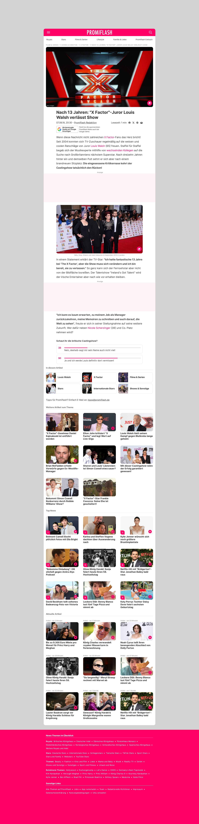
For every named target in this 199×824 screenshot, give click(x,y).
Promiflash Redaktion (85, 122)
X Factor (109, 137)
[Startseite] (99, 32)
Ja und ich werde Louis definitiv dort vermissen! (89, 360)
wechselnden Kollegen (120, 150)
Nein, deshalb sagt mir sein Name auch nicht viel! (89, 350)
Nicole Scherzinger (99, 327)
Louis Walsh (98, 145)
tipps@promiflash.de (99, 400)
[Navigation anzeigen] (48, 32)
